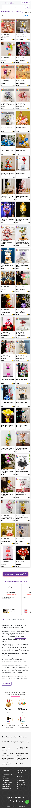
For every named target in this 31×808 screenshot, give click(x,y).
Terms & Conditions (5, 779)
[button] (14, 7)
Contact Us (7, 789)
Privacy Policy (8, 782)
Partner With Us (23, 787)
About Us (21, 781)
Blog (20, 778)
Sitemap (21, 789)
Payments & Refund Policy (6, 785)
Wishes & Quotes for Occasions (23, 783)
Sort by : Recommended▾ (9, 16)
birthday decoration (20, 638)
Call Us (6, 776)
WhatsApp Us (8, 774)
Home (3, 619)
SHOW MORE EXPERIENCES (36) (15, 574)
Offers (20, 776)
